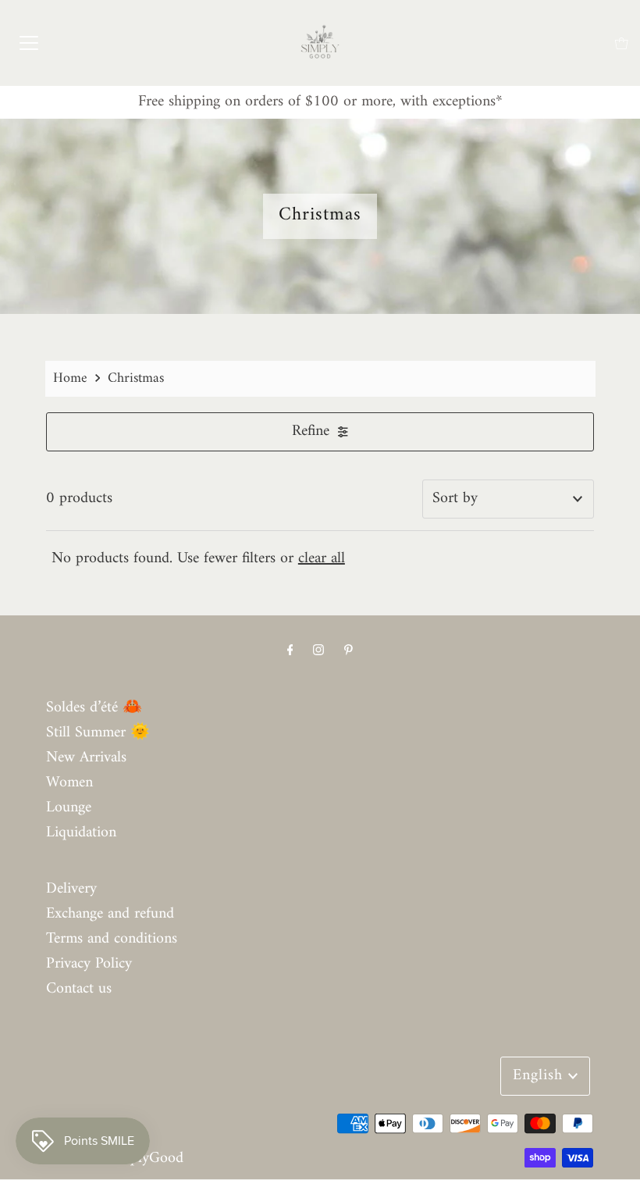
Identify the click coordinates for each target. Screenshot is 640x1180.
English (540, 1075)
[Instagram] (318, 651)
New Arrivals (86, 758)
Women (69, 783)
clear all (321, 558)
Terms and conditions (111, 939)
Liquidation (81, 833)
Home (70, 378)
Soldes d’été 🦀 (94, 708)
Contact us (79, 989)
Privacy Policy (89, 964)
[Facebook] (290, 651)
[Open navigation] (29, 43)
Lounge (68, 808)
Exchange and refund (110, 914)
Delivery (71, 889)
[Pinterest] (348, 651)
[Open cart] (621, 43)
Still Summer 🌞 (98, 733)
